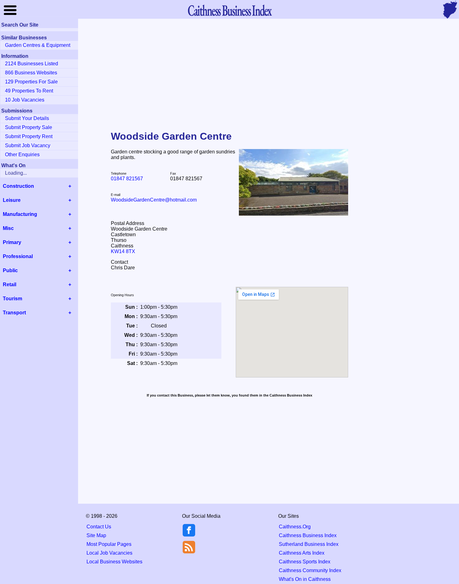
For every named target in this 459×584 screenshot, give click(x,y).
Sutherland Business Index (308, 544)
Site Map (96, 535)
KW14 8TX (123, 251)
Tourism (12, 298)
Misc (8, 228)
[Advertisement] (229, 70)
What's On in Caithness (305, 579)
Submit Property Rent (28, 136)
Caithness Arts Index (301, 553)
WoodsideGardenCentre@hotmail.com (154, 199)
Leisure (12, 200)
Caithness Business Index (308, 535)
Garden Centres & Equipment (37, 45)
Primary (12, 242)
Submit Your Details (27, 118)
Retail (9, 284)
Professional (18, 256)
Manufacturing (20, 214)
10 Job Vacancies (24, 99)
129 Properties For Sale (31, 81)
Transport (14, 312)
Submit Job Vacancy (27, 145)
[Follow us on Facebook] (189, 534)
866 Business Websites (31, 72)
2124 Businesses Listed (31, 63)
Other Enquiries (22, 154)
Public (10, 270)
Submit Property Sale (28, 127)
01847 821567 (127, 178)
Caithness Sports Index (304, 561)
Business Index (229, 10)
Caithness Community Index (310, 570)
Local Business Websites (114, 561)
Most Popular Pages (108, 544)
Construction (18, 186)
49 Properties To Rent (29, 90)
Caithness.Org (295, 526)
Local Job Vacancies (109, 553)
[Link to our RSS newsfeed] (189, 546)
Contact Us (98, 526)
